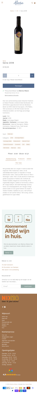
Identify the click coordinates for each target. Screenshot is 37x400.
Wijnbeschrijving (11, 158)
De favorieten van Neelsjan (10, 267)
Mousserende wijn (7, 322)
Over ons (4, 335)
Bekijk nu (8, 252)
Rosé (3, 320)
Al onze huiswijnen (7, 264)
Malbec (28, 144)
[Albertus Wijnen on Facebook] (3, 307)
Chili (23, 144)
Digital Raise (29, 384)
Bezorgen (4, 344)
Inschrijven (28, 286)
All (17, 11)
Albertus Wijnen (14, 384)
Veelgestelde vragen (7, 337)
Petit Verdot (6, 147)
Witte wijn (5, 316)
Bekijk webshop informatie (11, 95)
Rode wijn (10, 134)
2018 (12, 137)
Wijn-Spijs (18, 163)
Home (12, 11)
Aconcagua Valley (7, 141)
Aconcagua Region (19, 137)
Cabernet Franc (25, 141)
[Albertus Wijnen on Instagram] (5, 307)
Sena (4, 61)
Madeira (4, 326)
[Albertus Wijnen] (18, 2)
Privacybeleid (5, 342)
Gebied (29, 158)
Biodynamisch (17, 141)
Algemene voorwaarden (8, 340)
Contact (4, 338)
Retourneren (5, 346)
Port (3, 327)
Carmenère (17, 144)
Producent (21, 158)
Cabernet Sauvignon (8, 144)
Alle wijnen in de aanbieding (10, 269)
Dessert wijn (5, 324)
